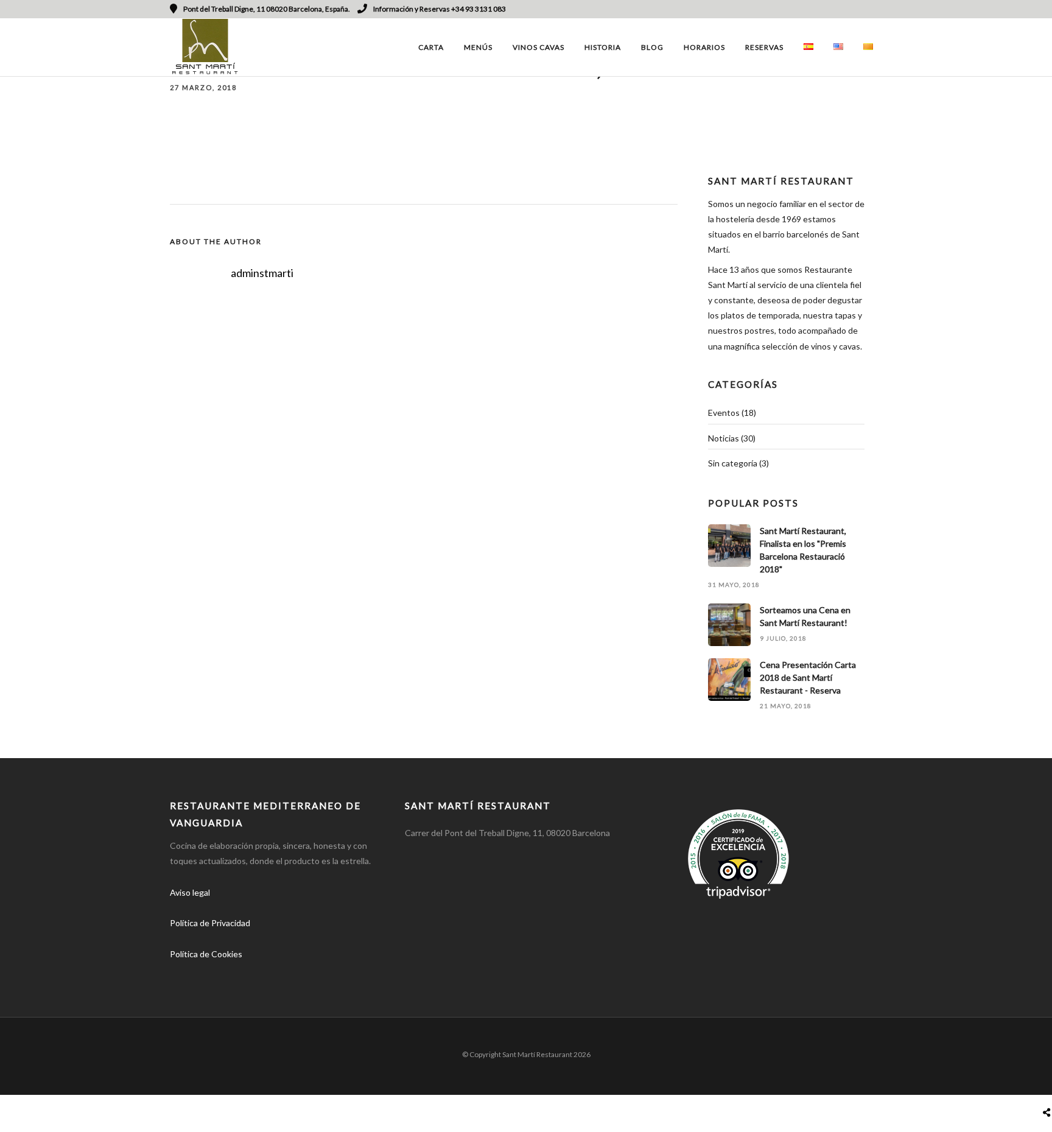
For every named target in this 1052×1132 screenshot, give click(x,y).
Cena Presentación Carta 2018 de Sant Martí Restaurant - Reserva (808, 677)
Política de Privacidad (210, 923)
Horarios (704, 47)
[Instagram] (861, 9)
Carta (431, 47)
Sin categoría (732, 463)
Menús (478, 47)
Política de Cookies (206, 954)
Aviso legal (190, 892)
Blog (652, 47)
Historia (602, 47)
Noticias (723, 438)
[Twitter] (212, 973)
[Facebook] (183, 973)
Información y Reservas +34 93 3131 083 (439, 8)
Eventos (724, 412)
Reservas (764, 47)
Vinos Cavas (538, 47)
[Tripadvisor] (878, 9)
